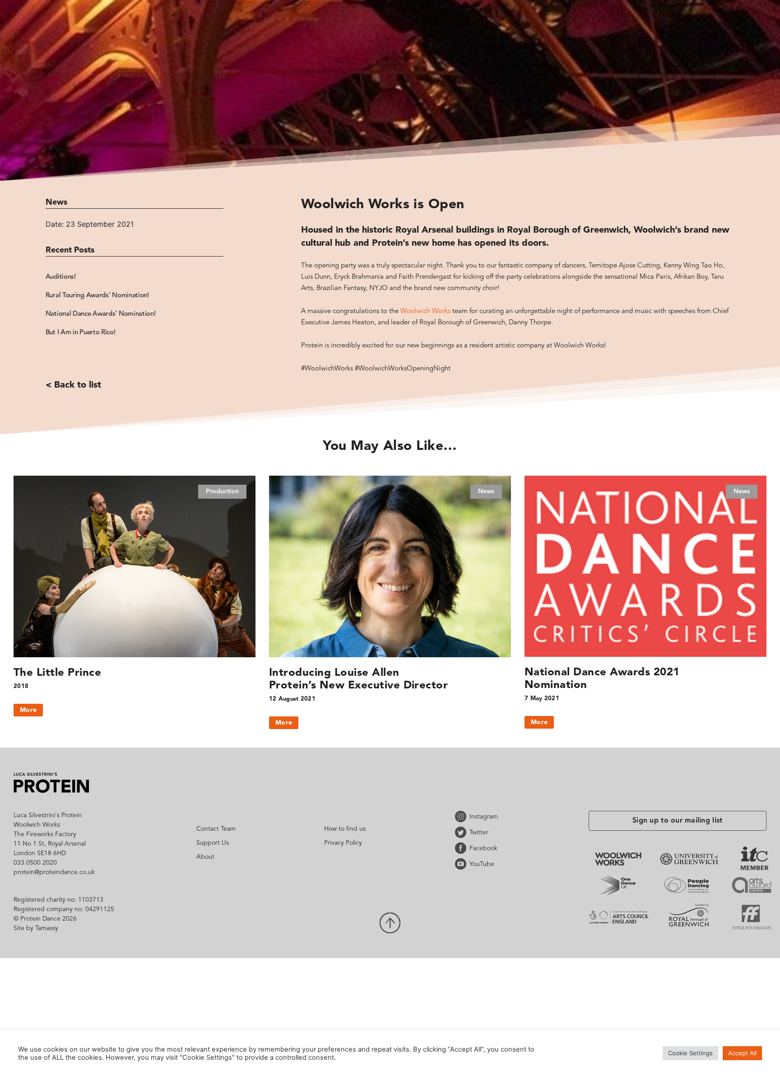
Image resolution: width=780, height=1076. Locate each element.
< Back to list (73, 360)
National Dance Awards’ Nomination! (101, 308)
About (205, 857)
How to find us (345, 829)
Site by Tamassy (36, 928)
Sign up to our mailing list (677, 821)
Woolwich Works (425, 311)
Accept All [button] (742, 1053)
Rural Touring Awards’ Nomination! (97, 292)
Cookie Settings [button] (690, 1053)
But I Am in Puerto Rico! (81, 324)
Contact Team (216, 829)
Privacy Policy (343, 843)
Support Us (212, 843)
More (28, 710)
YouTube (462, 864)
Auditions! (61, 275)
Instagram (462, 816)
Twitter (462, 832)
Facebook (462, 848)
